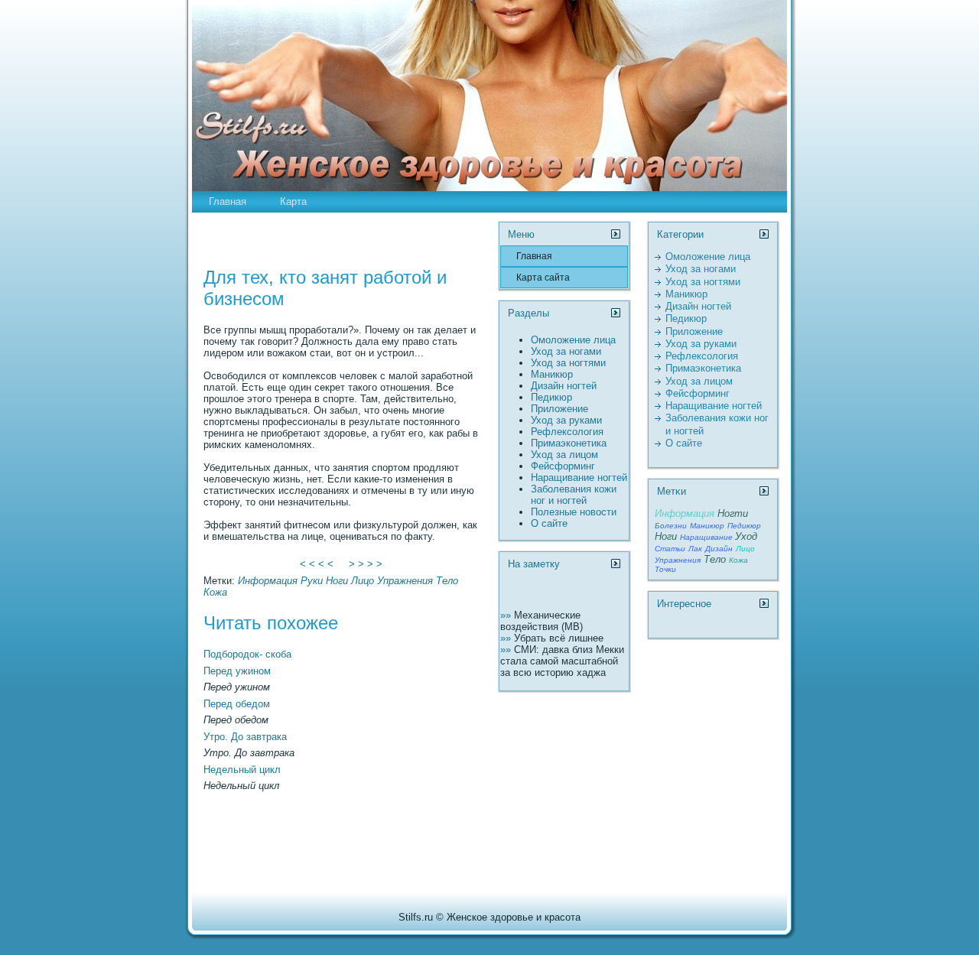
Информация (268, 580)
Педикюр (551, 397)
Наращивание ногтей (579, 477)
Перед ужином (237, 671)
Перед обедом (236, 704)
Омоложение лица (573, 340)
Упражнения (405, 580)
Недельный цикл (242, 769)
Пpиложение (559, 408)
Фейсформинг (563, 466)
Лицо (362, 580)
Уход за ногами (566, 351)
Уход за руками (566, 420)
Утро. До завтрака (245, 736)
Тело (447, 580)
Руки (312, 580)
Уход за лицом (564, 454)
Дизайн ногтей (564, 385)
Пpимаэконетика (569, 443)
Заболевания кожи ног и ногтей (573, 494)
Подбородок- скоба (247, 654)
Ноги (337, 580)
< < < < (317, 564)
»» (507, 615)
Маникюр (552, 374)
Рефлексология (567, 431)
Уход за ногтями (568, 363)
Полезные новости (573, 512)
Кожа (215, 592)
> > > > (366, 564)
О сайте (549, 523)
